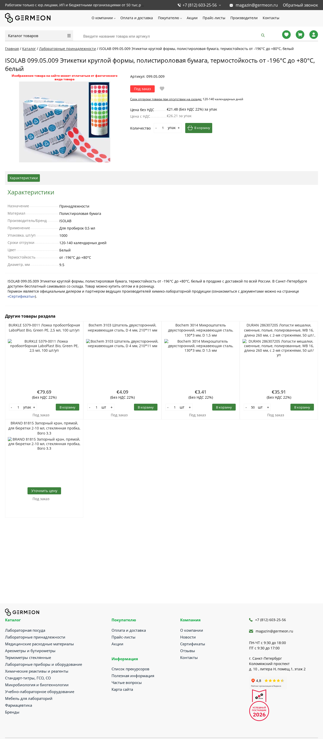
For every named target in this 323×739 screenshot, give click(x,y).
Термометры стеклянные (28, 657)
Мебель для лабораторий (28, 698)
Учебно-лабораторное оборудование (39, 691)
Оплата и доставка (136, 17)
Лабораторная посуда (25, 630)
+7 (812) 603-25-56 (199, 5)
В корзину (202, 127)
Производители (244, 17)
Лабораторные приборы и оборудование (43, 664)
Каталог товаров (23, 35)
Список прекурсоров (130, 668)
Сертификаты (192, 643)
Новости (188, 637)
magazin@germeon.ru (257, 5)
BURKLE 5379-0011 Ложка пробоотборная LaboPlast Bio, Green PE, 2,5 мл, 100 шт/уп (44, 328)
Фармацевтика (18, 705)
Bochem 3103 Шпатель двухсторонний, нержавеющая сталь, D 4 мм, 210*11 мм (122, 328)
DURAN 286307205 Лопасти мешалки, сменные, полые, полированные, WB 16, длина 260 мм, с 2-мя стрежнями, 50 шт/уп (279, 330)
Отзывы (187, 650)
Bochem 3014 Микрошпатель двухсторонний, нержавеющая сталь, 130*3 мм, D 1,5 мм (200, 330)
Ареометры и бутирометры (30, 650)
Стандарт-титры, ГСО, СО (28, 677)
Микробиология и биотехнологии (37, 684)
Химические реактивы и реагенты (36, 671)
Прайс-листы (214, 17)
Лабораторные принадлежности (35, 637)
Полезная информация (133, 675)
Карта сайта (122, 689)
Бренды (12, 712)
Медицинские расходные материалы (39, 643)
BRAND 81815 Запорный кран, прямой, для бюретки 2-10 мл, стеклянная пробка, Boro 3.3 (44, 428)
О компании (102, 17)
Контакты (271, 17)
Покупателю (168, 17)
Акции (192, 17)
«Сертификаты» (21, 296)
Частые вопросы (127, 682)
